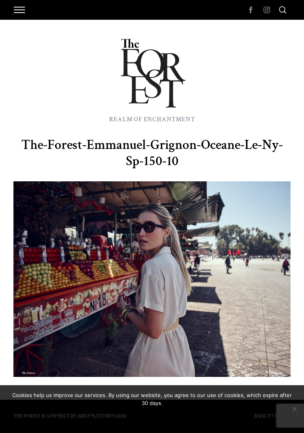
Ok (152, 417)
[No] (294, 409)
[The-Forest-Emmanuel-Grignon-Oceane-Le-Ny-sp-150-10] (152, 374)
